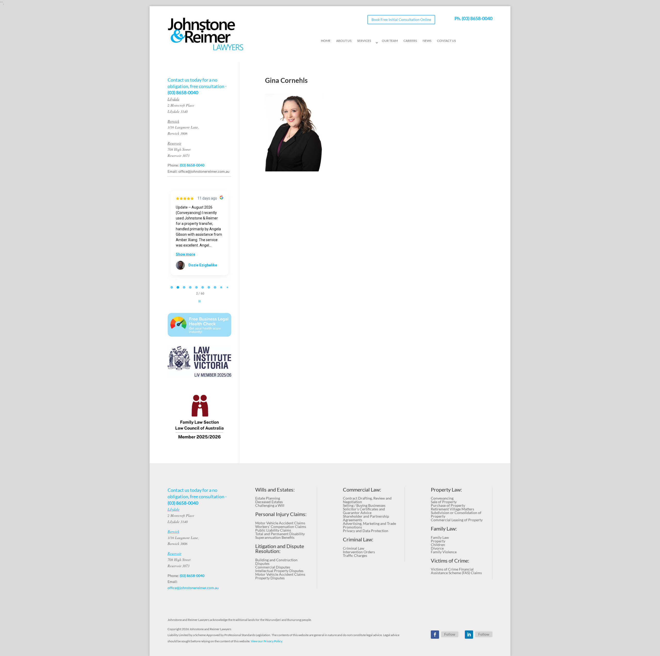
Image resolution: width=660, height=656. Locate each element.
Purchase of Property (448, 505)
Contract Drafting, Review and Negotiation (367, 500)
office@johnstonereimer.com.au (203, 171)
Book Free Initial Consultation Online (401, 19)
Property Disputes (270, 578)
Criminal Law (353, 548)
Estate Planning (267, 498)
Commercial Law (361, 490)
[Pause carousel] (199, 301)
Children (438, 544)
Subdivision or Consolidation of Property (456, 514)
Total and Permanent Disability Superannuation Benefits (280, 536)
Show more (185, 254)
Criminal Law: (358, 539)
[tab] (172, 287)
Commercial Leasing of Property (457, 520)
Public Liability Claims (273, 530)
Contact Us (446, 41)
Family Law (440, 537)
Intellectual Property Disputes (279, 570)
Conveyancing (442, 498)
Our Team (390, 41)
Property (438, 541)
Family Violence (444, 552)
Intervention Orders (359, 552)
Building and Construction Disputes (276, 562)
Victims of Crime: (450, 561)
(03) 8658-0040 (477, 18)
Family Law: (444, 529)
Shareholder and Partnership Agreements (366, 518)
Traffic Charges (355, 555)
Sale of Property (444, 502)
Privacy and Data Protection (365, 530)
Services (364, 41)
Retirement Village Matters (452, 509)
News (427, 41)
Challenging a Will (269, 505)
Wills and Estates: (275, 490)
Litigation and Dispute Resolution (279, 548)
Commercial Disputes (272, 567)
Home (326, 41)
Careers (410, 41)
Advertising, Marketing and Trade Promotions (369, 525)
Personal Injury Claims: (281, 514)
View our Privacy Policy (266, 641)
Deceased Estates (269, 502)
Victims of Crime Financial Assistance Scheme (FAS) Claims (456, 571)
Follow (449, 634)
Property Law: (446, 490)
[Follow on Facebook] (435, 634)
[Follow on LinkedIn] (469, 634)
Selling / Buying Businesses (364, 505)
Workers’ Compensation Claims (280, 526)
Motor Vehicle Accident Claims (280, 523)
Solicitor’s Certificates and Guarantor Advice (364, 511)
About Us (343, 41)
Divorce (437, 548)
